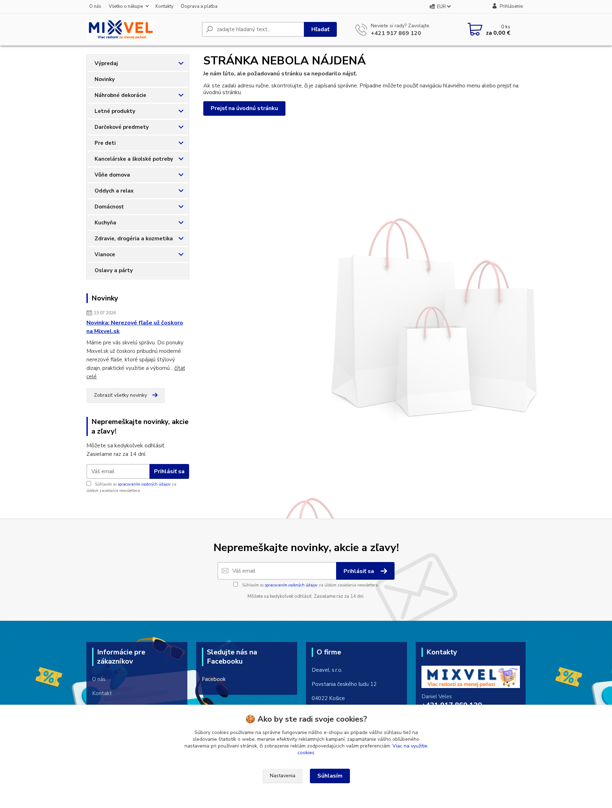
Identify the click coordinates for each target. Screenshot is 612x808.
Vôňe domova (112, 174)
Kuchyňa (105, 222)
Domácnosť (109, 206)
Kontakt (102, 693)
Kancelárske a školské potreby (134, 158)
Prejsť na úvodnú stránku (244, 108)
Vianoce (105, 254)
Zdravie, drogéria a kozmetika (134, 238)
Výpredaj (106, 63)
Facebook (214, 679)
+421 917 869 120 (396, 33)
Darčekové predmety (122, 127)
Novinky (105, 79)
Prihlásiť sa (169, 471)
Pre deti (105, 143)
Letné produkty (115, 111)
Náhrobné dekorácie (120, 95)
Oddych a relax (114, 190)
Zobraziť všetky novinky (120, 395)
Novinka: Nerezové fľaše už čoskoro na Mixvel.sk (134, 327)
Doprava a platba (199, 6)
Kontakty (164, 6)
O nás (95, 6)
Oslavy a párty (114, 270)
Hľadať (320, 29)
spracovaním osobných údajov (144, 484)
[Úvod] (141, 29)
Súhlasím (329, 776)
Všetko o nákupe (126, 6)
